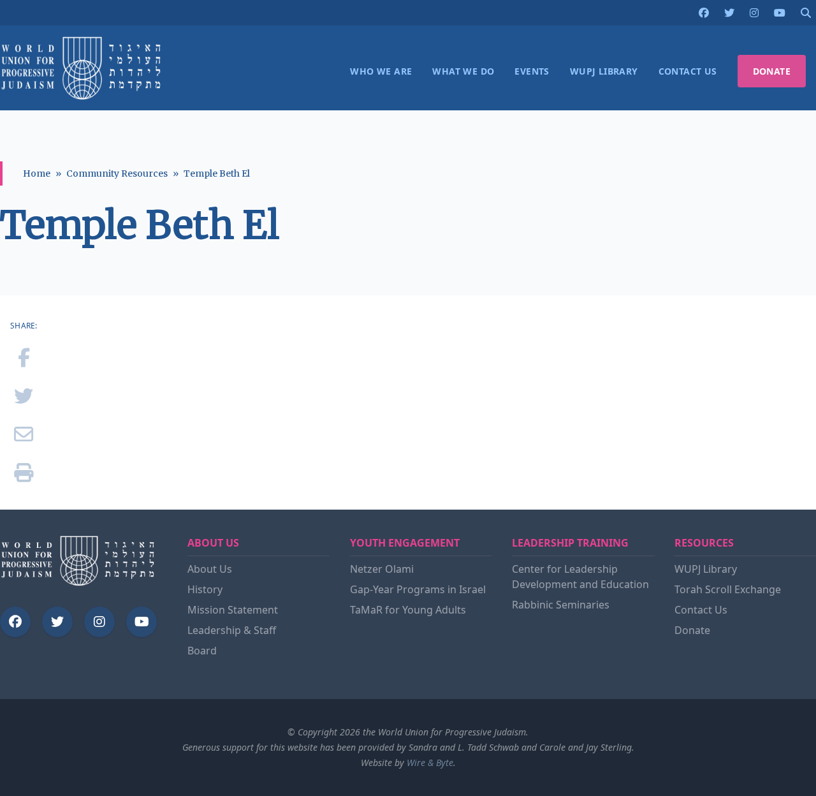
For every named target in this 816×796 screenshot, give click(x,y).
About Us (209, 569)
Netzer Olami (382, 569)
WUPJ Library (705, 569)
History (204, 589)
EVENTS (531, 71)
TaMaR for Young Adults (408, 610)
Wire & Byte (430, 762)
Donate (692, 630)
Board (202, 651)
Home (36, 173)
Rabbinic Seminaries (560, 605)
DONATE (771, 71)
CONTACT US (688, 71)
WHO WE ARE (381, 71)
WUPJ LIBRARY (604, 71)
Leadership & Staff (231, 630)
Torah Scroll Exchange (727, 589)
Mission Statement (232, 610)
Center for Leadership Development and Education (580, 576)
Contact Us (700, 610)
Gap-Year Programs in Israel (418, 589)
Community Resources (117, 173)
